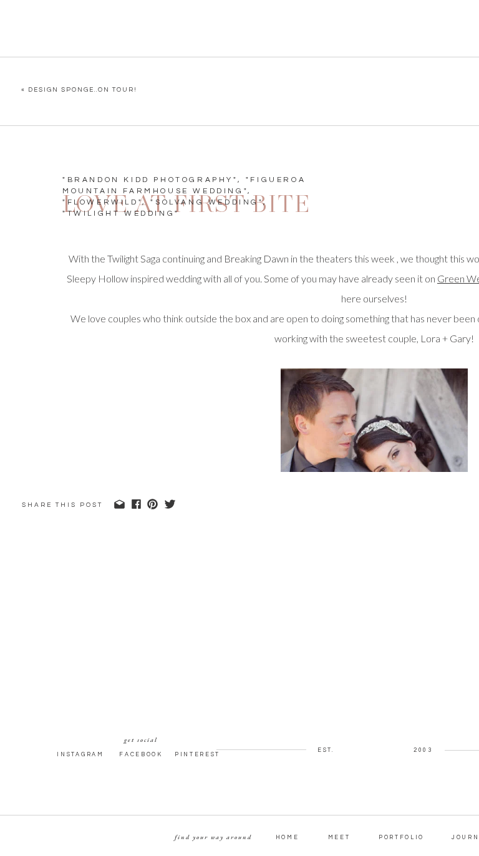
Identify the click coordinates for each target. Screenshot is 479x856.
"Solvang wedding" (206, 202)
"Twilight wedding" (121, 213)
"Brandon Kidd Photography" (150, 180)
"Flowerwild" (102, 202)
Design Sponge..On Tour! (82, 90)
